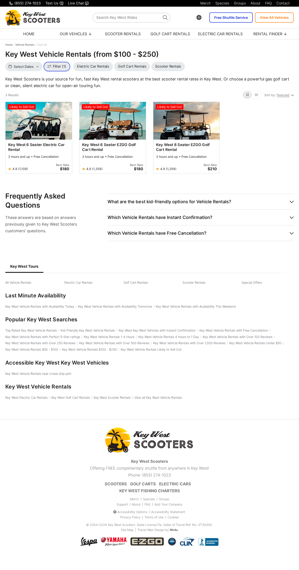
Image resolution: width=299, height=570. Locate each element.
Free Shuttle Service (231, 17)
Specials (222, 3)
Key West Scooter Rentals (112, 397)
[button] (201, 201)
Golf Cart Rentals (170, 34)
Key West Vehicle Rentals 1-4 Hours (109, 337)
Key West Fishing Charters (149, 490)
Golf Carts (143, 484)
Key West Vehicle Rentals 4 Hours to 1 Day (168, 337)
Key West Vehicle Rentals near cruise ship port (38, 373)
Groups (240, 3)
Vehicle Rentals (24, 44)
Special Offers (252, 282)
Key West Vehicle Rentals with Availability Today (39, 306)
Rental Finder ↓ (270, 34)
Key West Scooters (121, 525)
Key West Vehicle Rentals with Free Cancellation (233, 330)
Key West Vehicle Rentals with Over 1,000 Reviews (189, 343)
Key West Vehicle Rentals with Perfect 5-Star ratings (42, 337)
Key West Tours (24, 266)
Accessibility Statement (168, 512)
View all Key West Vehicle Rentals (158, 397)
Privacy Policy (130, 517)
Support (122, 504)
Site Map (127, 530)
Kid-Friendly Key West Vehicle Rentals (88, 330)
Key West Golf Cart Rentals (70, 397)
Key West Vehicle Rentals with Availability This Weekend (196, 306)
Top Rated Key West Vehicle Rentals (31, 330)
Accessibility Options (132, 512)
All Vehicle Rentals (18, 282)
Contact (283, 3)
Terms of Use (154, 517)
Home (29, 34)
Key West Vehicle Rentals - (31, 349)
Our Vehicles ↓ (76, 34)
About (255, 3)
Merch (205, 3)
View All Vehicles (274, 17)
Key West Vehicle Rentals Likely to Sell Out (151, 349)
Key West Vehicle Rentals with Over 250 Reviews (40, 343)
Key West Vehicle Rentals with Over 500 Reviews (114, 343)
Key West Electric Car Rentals (26, 397)
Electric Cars (175, 484)
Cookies (173, 517)
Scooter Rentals (123, 34)
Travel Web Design (150, 530)
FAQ (268, 3)
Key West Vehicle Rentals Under (255, 343)
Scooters (116, 484)
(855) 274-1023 (156, 475)
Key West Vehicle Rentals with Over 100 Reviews (237, 337)
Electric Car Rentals (220, 34)
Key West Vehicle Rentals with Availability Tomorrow (115, 306)
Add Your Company (168, 504)
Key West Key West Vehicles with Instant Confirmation (157, 330)
